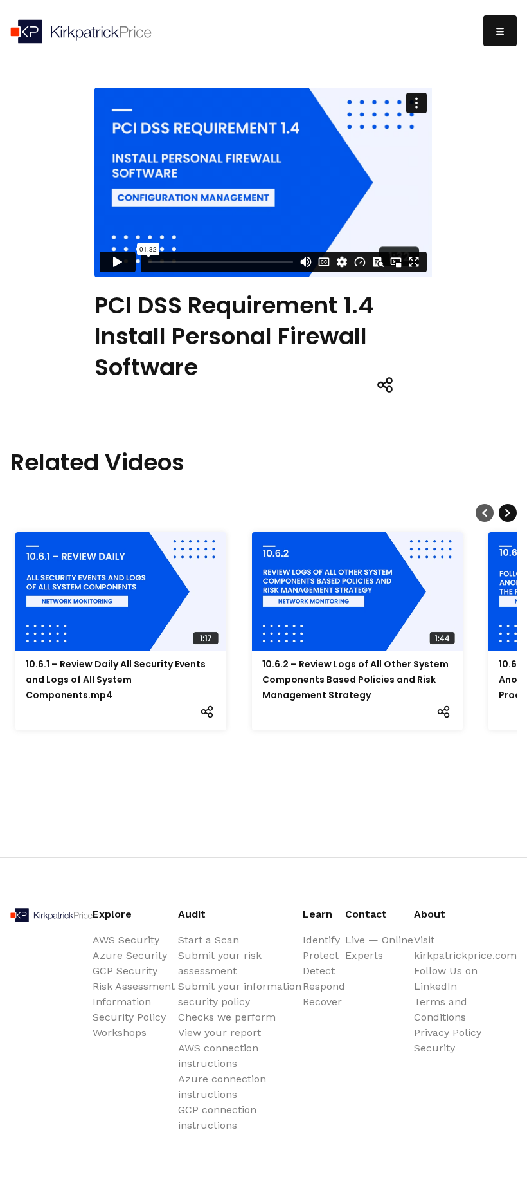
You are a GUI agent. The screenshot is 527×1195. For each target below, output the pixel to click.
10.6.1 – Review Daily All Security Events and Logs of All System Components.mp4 (116, 679)
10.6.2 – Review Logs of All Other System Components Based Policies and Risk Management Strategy (355, 679)
